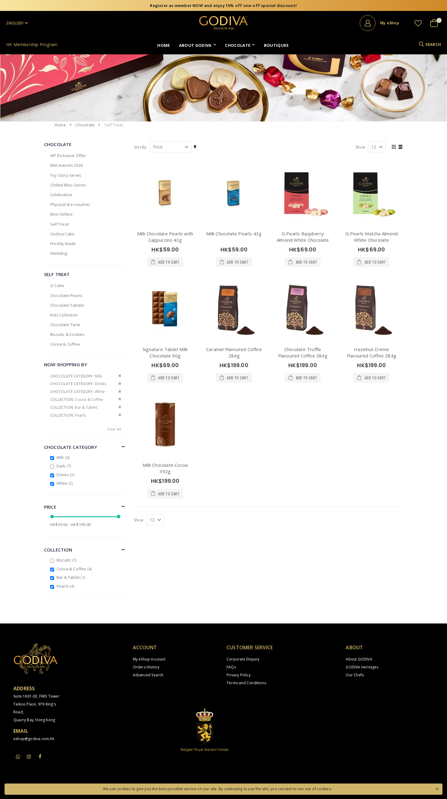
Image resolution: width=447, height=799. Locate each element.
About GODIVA (359, 659)
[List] (400, 147)
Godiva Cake (62, 234)
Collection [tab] (58, 550)
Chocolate (85, 125)
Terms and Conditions (246, 682)
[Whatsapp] (18, 757)
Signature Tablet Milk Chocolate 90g (165, 352)
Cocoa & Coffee (65, 344)
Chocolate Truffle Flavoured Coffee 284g (302, 352)
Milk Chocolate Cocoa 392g (165, 468)
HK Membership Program (31, 44)
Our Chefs (355, 675)
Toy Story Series (65, 175)
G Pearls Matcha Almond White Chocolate (371, 236)
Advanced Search (148, 675)
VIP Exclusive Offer (68, 155)
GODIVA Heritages (362, 667)
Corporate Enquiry (243, 659)
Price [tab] (50, 507)
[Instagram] (28, 756)
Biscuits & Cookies (67, 334)
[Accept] (436, 788)
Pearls (66, 586)
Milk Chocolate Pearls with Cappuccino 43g (165, 236)
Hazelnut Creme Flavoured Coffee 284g (371, 352)
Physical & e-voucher (70, 204)
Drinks (66, 474)
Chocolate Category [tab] (70, 447)
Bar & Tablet (72, 577)
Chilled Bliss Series (68, 185)
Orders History (146, 667)
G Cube (57, 285)
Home (60, 125)
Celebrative (61, 194)
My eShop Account (149, 659)
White (65, 483)
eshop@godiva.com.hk (33, 738)
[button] (418, 23)
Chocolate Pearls (66, 295)
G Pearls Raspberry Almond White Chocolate (303, 236)
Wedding (58, 253)
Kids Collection (64, 315)
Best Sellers (61, 214)
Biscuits (67, 560)
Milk (64, 457)
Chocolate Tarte (65, 324)
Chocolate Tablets (67, 305)
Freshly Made (63, 243)
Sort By (140, 147)
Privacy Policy (239, 675)
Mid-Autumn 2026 (66, 165)
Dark (65, 466)
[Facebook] (40, 756)
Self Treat (59, 224)
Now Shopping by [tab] (65, 364)
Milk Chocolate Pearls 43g (234, 233)
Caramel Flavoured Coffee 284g (234, 352)
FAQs (231, 667)
